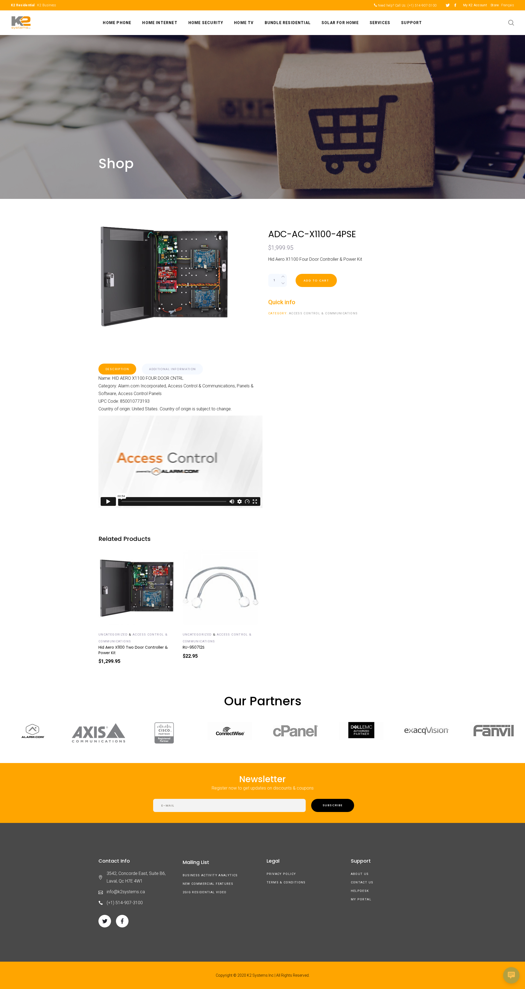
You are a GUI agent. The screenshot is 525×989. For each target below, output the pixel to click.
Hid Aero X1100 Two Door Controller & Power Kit (133, 650)
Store (495, 5)
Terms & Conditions (286, 882)
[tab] (117, 369)
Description (117, 369)
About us (360, 874)
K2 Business (46, 5)
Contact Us (362, 882)
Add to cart (316, 280)
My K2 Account (475, 5)
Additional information (172, 369)
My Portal (361, 899)
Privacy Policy (281, 874)
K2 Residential (22, 5)
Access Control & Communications (323, 313)
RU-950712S (194, 647)
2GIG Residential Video (205, 892)
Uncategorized (113, 634)
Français (507, 5)
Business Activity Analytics (210, 875)
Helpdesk (360, 891)
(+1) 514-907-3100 (421, 5)
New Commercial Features (208, 884)
